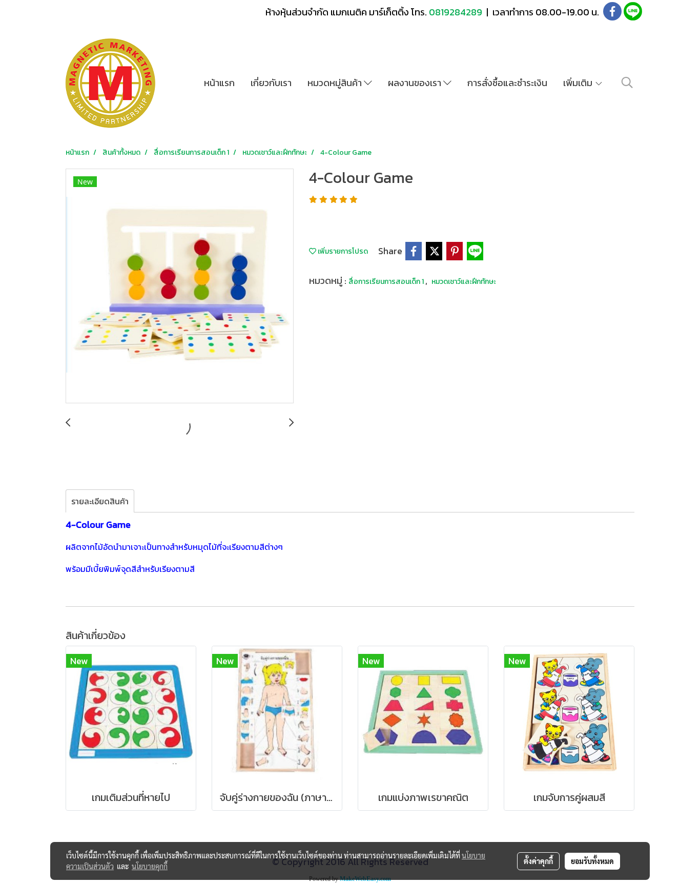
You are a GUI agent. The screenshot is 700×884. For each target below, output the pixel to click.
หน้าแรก (219, 83)
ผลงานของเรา (415, 83)
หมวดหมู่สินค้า (335, 83)
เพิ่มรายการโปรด (342, 251)
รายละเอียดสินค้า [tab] (100, 501)
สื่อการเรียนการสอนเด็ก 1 (386, 281)
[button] (627, 82)
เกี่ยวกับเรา (271, 83)
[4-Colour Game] (179, 286)
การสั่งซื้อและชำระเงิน (507, 83)
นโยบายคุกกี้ (150, 866)
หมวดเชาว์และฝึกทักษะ (463, 281)
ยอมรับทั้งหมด (592, 861)
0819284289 (456, 12)
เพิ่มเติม (578, 83)
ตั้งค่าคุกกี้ (538, 861)
